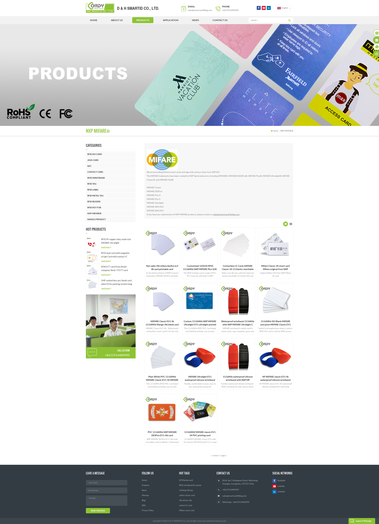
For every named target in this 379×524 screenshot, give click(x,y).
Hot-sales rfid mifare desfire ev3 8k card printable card (162, 267)
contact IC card (185, 505)
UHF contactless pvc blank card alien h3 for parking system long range (116, 282)
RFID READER (93, 201)
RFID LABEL (92, 189)
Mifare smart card (186, 510)
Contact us (220, 20)
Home (144, 480)
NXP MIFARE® (94, 213)
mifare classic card (187, 495)
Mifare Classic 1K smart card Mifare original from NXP (275, 267)
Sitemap (145, 495)
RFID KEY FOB (94, 207)
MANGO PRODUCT (96, 219)
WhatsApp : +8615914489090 (235, 502)
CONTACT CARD (95, 172)
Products (145, 485)
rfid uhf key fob (185, 500)
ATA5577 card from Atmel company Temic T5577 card (114, 268)
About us (117, 20)
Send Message (98, 510)
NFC (89, 166)
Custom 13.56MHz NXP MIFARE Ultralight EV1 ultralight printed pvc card (200, 323)
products (142, 20)
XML (144, 505)
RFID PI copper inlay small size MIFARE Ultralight (116, 241)
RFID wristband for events (190, 485)
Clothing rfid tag (186, 490)
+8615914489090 (230, 10)
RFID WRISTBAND (96, 178)
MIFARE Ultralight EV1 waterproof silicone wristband (200, 378)
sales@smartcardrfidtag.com (200, 10)
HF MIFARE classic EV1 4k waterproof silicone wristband (275, 378)
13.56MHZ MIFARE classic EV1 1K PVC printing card (200, 434)
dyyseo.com (221, 521)
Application (170, 20)
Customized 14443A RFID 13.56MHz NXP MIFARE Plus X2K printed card (200, 268)
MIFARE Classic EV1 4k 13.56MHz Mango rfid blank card (162, 323)
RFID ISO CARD (94, 154)
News (195, 20)
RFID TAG (91, 183)
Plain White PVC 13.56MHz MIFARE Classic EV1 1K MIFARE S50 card (162, 378)
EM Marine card (186, 480)
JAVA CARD (92, 160)
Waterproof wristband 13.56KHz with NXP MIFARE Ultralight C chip (237, 323)
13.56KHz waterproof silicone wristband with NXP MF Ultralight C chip (238, 378)
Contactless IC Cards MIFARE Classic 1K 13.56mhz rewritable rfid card (238, 268)
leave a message (363, 521)
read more (105, 247)
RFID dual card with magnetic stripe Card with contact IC (115, 255)
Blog (144, 500)
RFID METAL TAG (95, 195)
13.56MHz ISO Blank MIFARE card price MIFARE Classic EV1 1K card (275, 323)
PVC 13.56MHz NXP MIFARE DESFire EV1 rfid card (162, 434)
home (93, 20)
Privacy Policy (148, 510)
